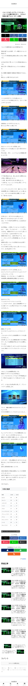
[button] (22, 39)
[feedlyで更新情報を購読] (20, 550)
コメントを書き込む (14, 663)
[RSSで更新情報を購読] (14, 553)
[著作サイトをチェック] (7, 550)
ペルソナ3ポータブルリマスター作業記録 (11, 531)
